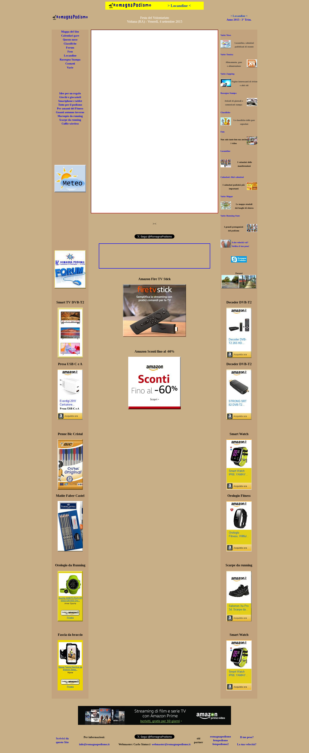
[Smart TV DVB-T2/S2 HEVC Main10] (70, 357)
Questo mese (70, 39)
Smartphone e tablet (70, 100)
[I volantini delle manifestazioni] (226, 166)
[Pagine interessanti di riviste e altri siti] (226, 85)
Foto (70, 51)
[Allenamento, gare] (252, 66)
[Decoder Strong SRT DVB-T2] (239, 418)
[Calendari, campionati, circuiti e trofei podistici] (252, 189)
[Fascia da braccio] (70, 689)
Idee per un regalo (70, 93)
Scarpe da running (70, 119)
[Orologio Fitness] (239, 550)
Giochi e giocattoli (70, 97)
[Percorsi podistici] (238, 287)
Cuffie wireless (70, 123)
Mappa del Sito (70, 31)
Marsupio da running (70, 116)
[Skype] (239, 261)
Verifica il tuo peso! (240, 246)
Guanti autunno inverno (70, 112)
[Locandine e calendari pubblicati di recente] (226, 47)
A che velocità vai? (240, 242)
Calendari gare (70, 35)
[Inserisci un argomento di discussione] (70, 287)
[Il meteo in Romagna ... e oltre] (70, 191)
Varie (70, 67)
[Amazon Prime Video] (154, 723)
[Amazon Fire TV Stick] (154, 335)
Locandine (70, 55)
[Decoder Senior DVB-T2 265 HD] (239, 357)
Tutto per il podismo (70, 104)
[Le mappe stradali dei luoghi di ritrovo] (226, 208)
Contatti (70, 63)
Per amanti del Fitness (70, 108)
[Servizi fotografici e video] (252, 143)
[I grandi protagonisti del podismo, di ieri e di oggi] (252, 231)
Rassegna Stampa (70, 59)
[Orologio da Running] (70, 620)
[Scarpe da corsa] (239, 620)
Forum (70, 47)
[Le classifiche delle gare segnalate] (226, 124)
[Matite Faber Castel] (70, 550)
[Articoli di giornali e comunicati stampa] (252, 105)
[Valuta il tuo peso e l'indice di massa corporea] (226, 246)
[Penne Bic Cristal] (70, 488)
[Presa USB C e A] (70, 418)
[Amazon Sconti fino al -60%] (154, 408)
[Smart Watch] (239, 488)
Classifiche (70, 43)
